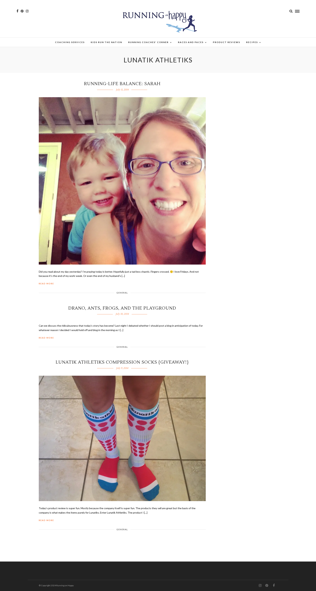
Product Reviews (226, 42)
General (122, 292)
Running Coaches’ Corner (148, 42)
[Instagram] (27, 11)
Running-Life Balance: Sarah (122, 84)
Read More (46, 283)
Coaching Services (70, 42)
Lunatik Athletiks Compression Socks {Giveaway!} (122, 362)
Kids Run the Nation (106, 42)
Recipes (252, 42)
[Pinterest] (22, 11)
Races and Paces (191, 42)
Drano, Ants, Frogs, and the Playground (122, 308)
